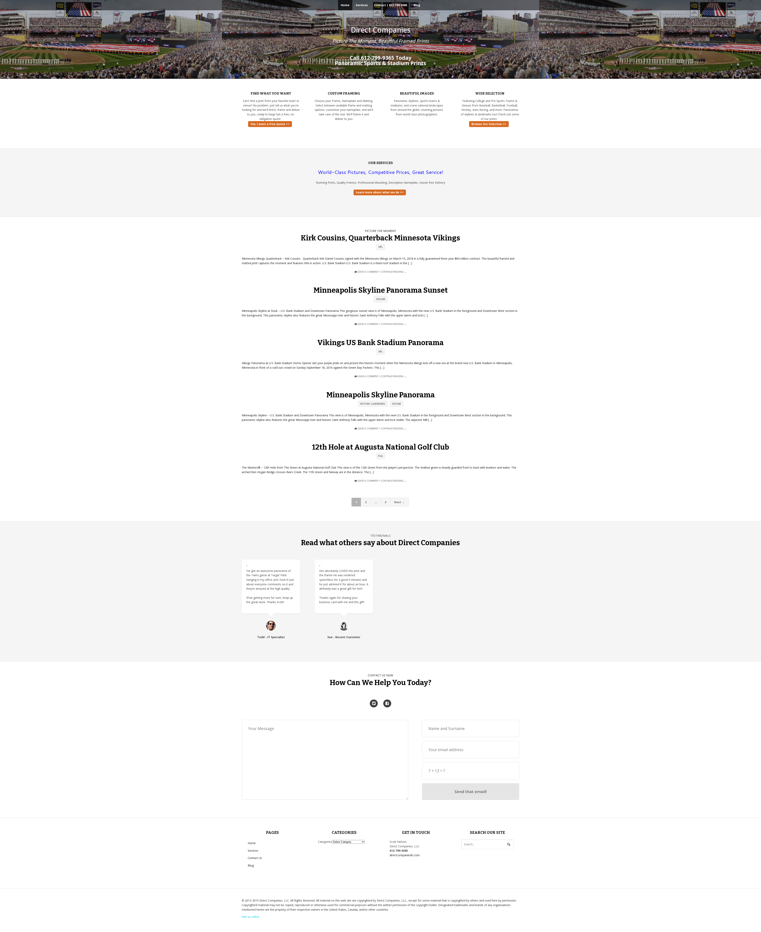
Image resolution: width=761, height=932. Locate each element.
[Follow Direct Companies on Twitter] (374, 703)
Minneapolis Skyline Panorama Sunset (381, 290)
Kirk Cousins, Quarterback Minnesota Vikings (380, 238)
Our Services (380, 163)
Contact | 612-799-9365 (390, 5)
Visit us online (250, 917)
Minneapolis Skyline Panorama (380, 395)
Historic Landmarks (372, 403)
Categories (325, 842)
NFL (381, 247)
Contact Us (255, 858)
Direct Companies (380, 30)
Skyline (380, 299)
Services (362, 5)
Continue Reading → (393, 271)
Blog (417, 5)
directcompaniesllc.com (405, 855)
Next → (399, 502)
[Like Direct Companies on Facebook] (387, 703)
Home (345, 5)
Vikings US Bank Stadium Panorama (380, 342)
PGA (380, 456)
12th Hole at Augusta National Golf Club (380, 447)
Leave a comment (368, 271)
